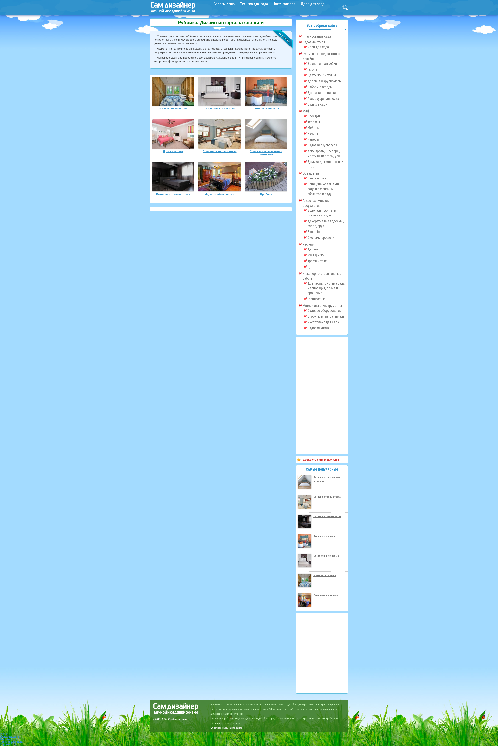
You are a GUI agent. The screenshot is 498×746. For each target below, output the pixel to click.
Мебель (313, 128)
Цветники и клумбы (322, 75)
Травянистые (317, 261)
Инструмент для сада (323, 322)
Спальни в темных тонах (173, 194)
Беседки (314, 116)
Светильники (317, 178)
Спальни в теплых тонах (220, 151)
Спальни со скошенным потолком (266, 153)
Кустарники (316, 255)
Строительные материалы (326, 316)
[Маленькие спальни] (173, 104)
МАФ (306, 111)
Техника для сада (254, 4)
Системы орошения (322, 238)
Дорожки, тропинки (322, 93)
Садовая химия (319, 328)
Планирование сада (317, 36)
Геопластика (316, 299)
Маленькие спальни (173, 108)
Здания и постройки (322, 63)
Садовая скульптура (322, 145)
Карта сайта (235, 728)
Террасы (314, 122)
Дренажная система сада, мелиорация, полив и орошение (326, 288)
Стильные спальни (266, 108)
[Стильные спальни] (266, 104)
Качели (313, 133)
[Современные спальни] (219, 104)
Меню (4, 733)
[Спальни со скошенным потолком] (266, 147)
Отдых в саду (317, 104)
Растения (309, 244)
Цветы (312, 267)
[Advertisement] (322, 395)
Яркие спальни (173, 151)
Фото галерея (284, 4)
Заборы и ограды (320, 87)
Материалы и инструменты (322, 306)
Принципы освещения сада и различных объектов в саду (324, 189)
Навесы (313, 139)
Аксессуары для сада (323, 98)
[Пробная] (266, 190)
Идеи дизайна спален (219, 194)
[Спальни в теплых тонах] (219, 147)
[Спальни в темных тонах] (173, 190)
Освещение (311, 173)
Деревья (314, 249)
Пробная (266, 194)
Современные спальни (219, 108)
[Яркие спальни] (173, 147)
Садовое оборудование (325, 310)
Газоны (313, 69)
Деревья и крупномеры (325, 81)
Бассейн (314, 232)
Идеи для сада (312, 4)
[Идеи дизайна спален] (219, 190)
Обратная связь (219, 728)
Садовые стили (314, 42)
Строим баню (224, 4)
